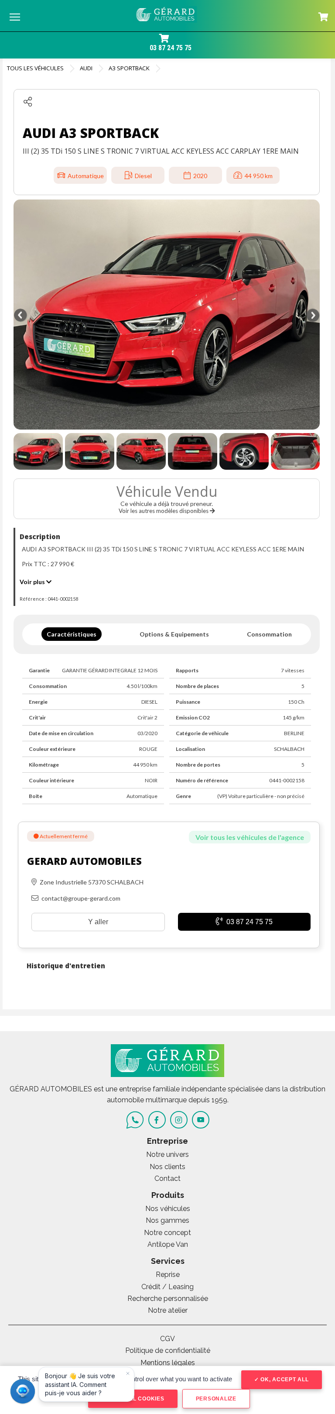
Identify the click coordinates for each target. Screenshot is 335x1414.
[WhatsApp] (135, 1120)
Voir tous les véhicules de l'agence (249, 837)
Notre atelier (168, 1310)
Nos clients (167, 1167)
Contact (167, 1178)
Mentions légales (167, 1363)
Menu (15, 16)
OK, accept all (283, 1379)
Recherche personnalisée (167, 1298)
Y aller (98, 921)
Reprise (168, 1274)
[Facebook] (157, 1119)
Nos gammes (167, 1220)
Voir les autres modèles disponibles (164, 510)
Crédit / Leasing (167, 1287)
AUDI (86, 68)
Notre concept (167, 1232)
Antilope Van (167, 1244)
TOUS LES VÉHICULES (35, 68)
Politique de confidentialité (167, 1350)
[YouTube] (200, 1119)
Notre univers (167, 1154)
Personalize (216, 1399)
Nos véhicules (167, 1208)
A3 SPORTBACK (129, 68)
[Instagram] (179, 1119)
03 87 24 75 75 (170, 48)
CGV (167, 1339)
